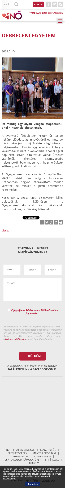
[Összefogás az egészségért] (13, 15)
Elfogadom (32, 484)
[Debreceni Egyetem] (32, 88)
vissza (5, 230)
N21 (8, 449)
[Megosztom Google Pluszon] (51, 222)
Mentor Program (44, 453)
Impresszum (20, 456)
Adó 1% (38, 4)
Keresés (16, 4)
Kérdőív (33, 463)
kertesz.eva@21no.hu (15, 339)
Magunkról (48, 449)
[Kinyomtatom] (61, 222)
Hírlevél (53, 459)
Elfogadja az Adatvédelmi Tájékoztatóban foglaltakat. (34, 311)
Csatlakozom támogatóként (24, 459)
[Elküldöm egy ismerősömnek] (56, 222)
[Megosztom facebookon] (42, 222)
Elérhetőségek (17, 453)
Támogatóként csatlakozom (46, 12)
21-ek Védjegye (25, 449)
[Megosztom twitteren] (47, 222)
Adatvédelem (42, 456)
